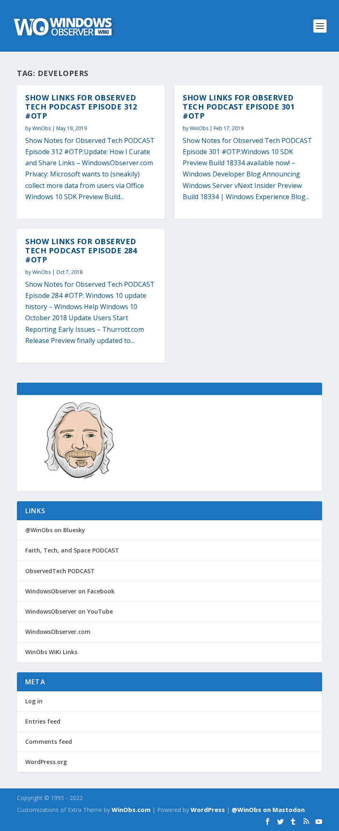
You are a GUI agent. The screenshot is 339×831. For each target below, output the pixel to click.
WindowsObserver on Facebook (70, 591)
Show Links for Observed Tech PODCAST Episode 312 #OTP (81, 107)
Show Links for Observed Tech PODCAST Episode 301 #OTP (238, 107)
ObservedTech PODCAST (60, 571)
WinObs (41, 128)
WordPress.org (46, 762)
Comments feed (48, 741)
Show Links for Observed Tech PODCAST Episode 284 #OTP (81, 250)
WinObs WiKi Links (51, 652)
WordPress (208, 809)
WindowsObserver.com (58, 632)
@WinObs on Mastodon (268, 809)
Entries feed (42, 721)
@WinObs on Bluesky (55, 530)
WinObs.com (131, 809)
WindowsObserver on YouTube (69, 611)
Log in (34, 701)
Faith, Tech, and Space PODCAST (72, 550)
